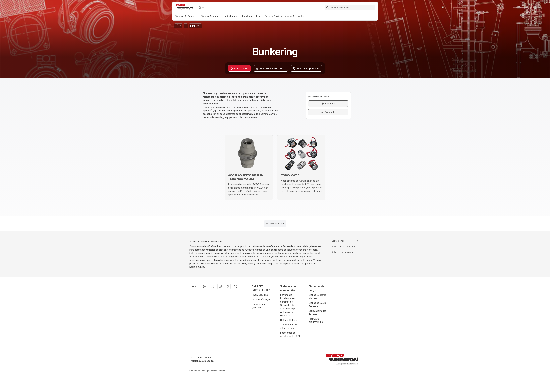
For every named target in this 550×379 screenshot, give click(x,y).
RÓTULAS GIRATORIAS (316, 320)
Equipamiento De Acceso (317, 312)
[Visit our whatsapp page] (235, 286)
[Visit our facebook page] (228, 286)
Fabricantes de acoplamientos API (290, 334)
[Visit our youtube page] (220, 286)
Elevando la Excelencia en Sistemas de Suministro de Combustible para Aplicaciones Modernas (289, 305)
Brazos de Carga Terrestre (317, 304)
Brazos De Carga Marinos (317, 296)
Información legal (261, 299)
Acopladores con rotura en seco (289, 326)
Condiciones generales (258, 306)
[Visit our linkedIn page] (204, 286)
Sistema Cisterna (288, 320)
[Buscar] (327, 7)
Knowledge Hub (260, 294)
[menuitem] (186, 16)
